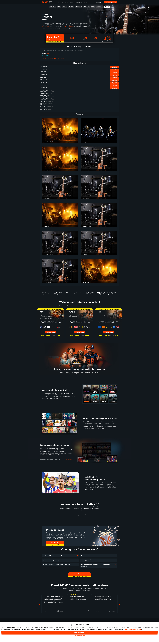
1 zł (65, 28)
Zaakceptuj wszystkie (79, 632)
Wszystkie (52, 6)
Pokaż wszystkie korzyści (79, 515)
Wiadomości (100, 6)
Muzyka (107, 6)
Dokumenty (79, 6)
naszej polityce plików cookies (133, 629)
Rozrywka (86, 6)
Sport (92, 6)
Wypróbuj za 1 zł (111, 2)
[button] (39, 603)
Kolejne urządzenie (68, 459)
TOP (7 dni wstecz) (59, 59)
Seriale (64, 6)
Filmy (58, 6)
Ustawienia (79, 639)
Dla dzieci (71, 6)
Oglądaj (114, 67)
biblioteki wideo (69, 26)
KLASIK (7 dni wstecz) (48, 59)
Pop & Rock (50, 53)
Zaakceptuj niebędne (79, 635)
